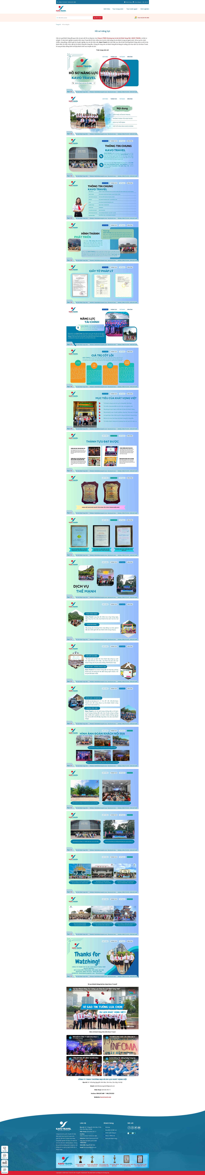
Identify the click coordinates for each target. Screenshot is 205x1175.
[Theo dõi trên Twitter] (135, 1127)
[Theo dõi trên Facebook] (129, 1127)
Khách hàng (129, 2)
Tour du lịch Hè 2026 (143, 17)
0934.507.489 (72, 2)
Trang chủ (58, 24)
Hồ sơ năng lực (137, 2)
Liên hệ (146, 2)
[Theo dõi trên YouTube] (139, 1127)
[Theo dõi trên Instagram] (132, 1127)
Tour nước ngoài (132, 9)
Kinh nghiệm (145, 9)
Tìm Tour (98, 18)
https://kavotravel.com (92, 1138)
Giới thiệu (107, 9)
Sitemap (107, 1127)
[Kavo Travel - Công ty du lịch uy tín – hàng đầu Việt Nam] (61, 9)
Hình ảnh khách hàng (111, 1138)
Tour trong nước (118, 9)
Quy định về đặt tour (111, 1130)
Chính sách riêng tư (110, 1133)
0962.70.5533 (63, 2)
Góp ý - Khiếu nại (110, 1135)
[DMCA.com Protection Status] (132, 1133)
